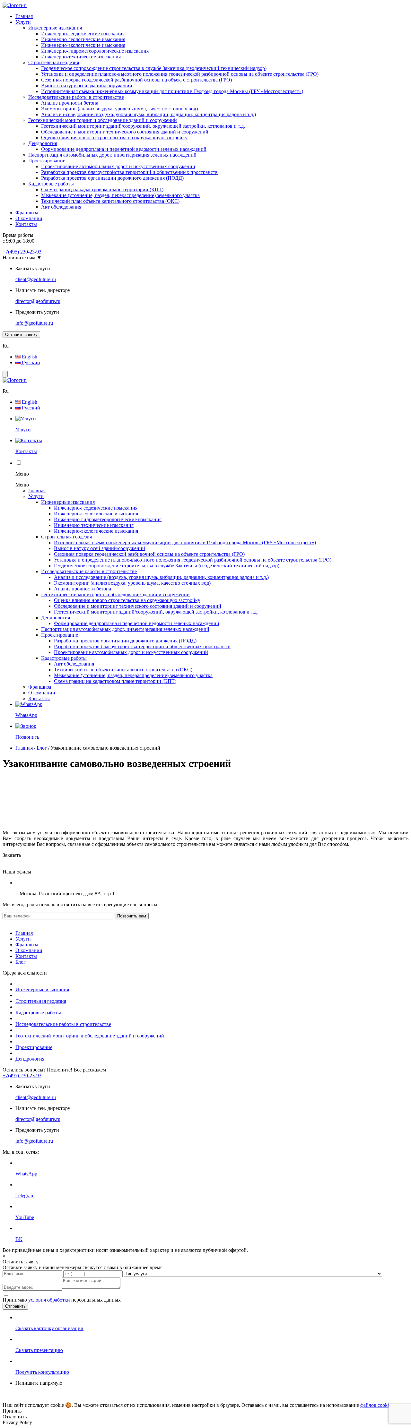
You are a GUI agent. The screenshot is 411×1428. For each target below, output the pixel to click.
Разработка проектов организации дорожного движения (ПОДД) (112, 178)
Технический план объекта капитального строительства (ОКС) (110, 201)
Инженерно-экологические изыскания (83, 45)
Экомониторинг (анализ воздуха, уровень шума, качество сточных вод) (119, 108)
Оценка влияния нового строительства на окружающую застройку (114, 137)
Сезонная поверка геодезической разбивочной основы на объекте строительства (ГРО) (136, 79)
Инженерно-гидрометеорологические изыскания (95, 51)
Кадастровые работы (51, 183)
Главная (24, 16)
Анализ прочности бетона (69, 103)
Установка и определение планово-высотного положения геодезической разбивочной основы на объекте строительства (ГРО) (180, 74)
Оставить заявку (21, 334)
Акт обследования (61, 207)
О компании (28, 218)
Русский (30, 362)
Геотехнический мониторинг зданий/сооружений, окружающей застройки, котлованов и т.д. (143, 126)
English (29, 356)
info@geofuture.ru (34, 323)
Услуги (23, 22)
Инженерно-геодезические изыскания (83, 33)
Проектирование (46, 160)
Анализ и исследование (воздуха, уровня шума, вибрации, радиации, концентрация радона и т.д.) (148, 114)
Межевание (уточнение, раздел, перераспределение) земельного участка (120, 195)
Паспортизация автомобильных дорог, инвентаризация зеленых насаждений (112, 155)
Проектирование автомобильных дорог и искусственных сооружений (118, 166)
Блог (42, 748)
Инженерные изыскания (55, 27)
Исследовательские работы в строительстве (76, 97)
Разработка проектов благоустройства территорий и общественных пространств (129, 172)
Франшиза (26, 212)
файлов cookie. (376, 1405)
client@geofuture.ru (35, 279)
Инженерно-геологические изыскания (83, 39)
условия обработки (49, 1300)
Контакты (26, 224)
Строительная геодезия (53, 62)
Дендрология (42, 143)
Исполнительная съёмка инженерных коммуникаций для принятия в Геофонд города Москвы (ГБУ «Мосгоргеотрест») (172, 91)
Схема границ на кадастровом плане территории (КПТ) (102, 189)
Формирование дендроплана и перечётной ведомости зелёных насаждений (123, 149)
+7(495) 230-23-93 (22, 251)
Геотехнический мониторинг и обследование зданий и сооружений (102, 120)
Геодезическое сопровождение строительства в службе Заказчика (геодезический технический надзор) (154, 68)
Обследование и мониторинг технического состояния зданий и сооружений (124, 131)
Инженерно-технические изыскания (81, 56)
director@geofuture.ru (37, 301)
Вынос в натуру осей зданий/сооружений (86, 85)
